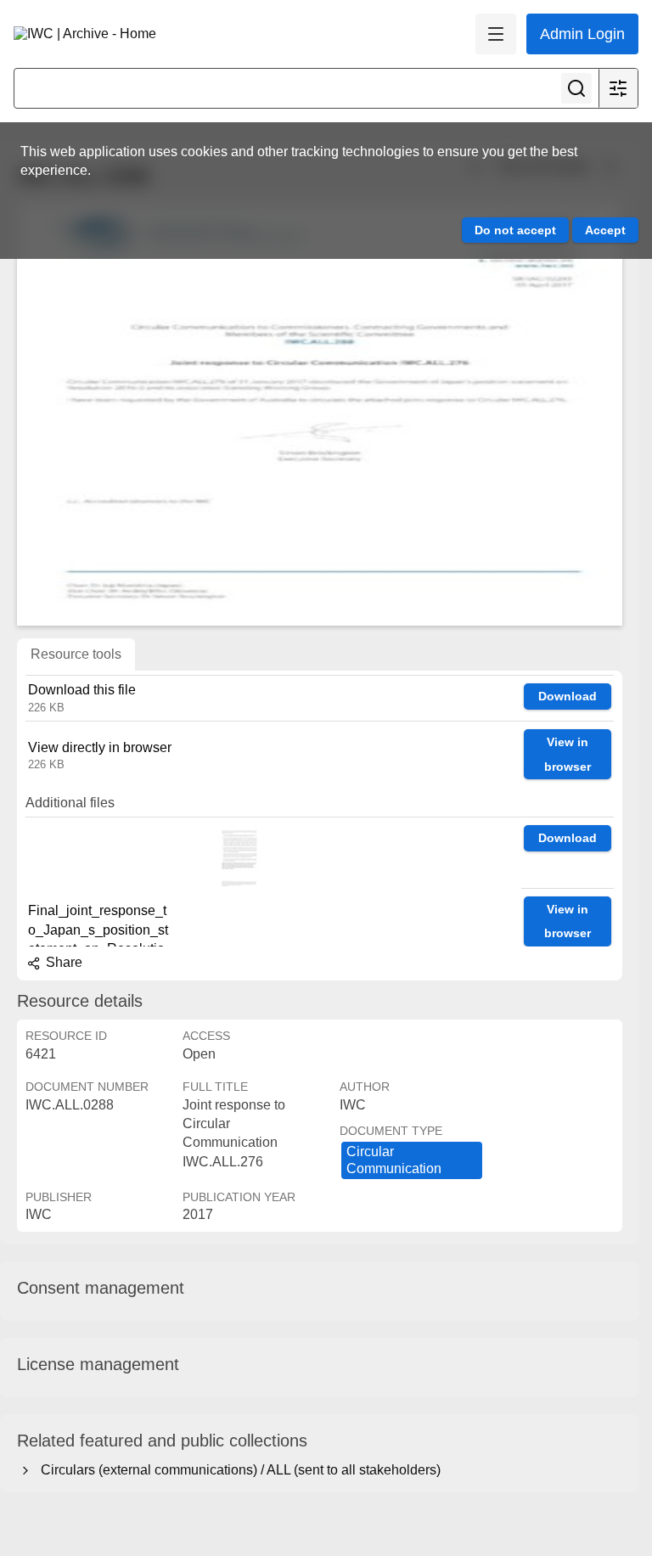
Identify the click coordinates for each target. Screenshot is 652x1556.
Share (62, 962)
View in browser (567, 754)
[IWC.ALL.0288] (319, 413)
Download (567, 696)
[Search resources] (576, 88)
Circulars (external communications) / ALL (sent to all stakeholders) (237, 1470)
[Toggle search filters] (618, 88)
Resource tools (76, 654)
